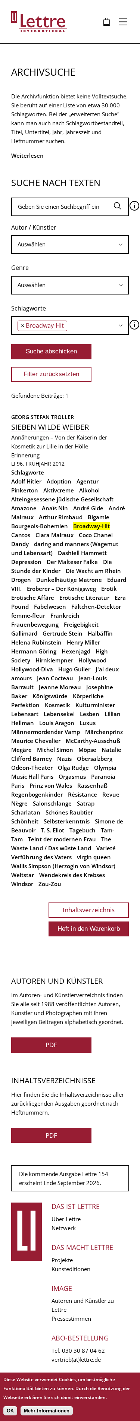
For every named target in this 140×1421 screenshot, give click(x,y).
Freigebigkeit (81, 624)
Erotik (109, 588)
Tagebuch (82, 830)
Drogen (21, 579)
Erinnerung (25, 455)
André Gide (88, 508)
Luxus (88, 723)
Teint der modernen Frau (62, 839)
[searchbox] (70, 244)
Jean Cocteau (55, 678)
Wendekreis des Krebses (72, 875)
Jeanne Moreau (60, 687)
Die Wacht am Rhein (93, 570)
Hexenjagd (76, 651)
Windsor (22, 884)
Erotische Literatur (84, 597)
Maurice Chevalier (35, 740)
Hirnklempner (54, 660)
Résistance (82, 794)
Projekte (62, 1260)
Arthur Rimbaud (61, 517)
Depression (26, 561)
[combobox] (70, 244)
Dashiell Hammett (82, 553)
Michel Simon (55, 749)
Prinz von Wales (50, 785)
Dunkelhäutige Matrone (69, 579)
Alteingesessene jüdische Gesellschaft (62, 499)
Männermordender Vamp (45, 731)
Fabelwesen (50, 606)
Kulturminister (95, 705)
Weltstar (22, 875)
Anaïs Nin (55, 508)
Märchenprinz (104, 731)
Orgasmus (72, 776)
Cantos (20, 535)
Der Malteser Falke (72, 561)
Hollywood (92, 660)
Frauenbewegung (35, 624)
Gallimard (24, 633)
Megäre (21, 749)
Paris (17, 785)
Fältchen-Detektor (96, 606)
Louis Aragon (56, 723)
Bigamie (98, 517)
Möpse (87, 749)
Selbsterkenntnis (67, 821)
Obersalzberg (94, 758)
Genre (20, 268)
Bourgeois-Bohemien (39, 526)
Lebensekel (59, 714)
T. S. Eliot (52, 830)
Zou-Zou (49, 884)
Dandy (20, 544)
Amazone (24, 508)
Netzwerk (64, 1228)
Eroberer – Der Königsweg (61, 588)
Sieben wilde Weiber (50, 427)
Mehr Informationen (46, 1411)
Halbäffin (100, 633)
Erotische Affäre (32, 597)
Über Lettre (66, 1219)
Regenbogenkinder (37, 794)
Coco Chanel (96, 535)
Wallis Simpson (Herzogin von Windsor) (63, 866)
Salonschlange (52, 803)
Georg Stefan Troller (42, 416)
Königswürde (50, 696)
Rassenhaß (92, 785)
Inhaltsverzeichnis (89, 909)
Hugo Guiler (74, 669)
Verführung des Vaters (41, 857)
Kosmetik (57, 705)
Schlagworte (28, 308)
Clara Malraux (54, 535)
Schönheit (24, 821)
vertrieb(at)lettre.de (76, 1359)
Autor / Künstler (33, 227)
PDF (51, 1044)
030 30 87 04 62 (83, 1350)
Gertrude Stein (63, 633)
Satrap (85, 803)
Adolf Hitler (26, 481)
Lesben (89, 714)
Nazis (64, 758)
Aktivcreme (58, 490)
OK (10, 1411)
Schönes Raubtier (69, 812)
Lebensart (24, 714)
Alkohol (89, 490)
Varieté (106, 848)
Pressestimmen (71, 1318)
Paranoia (103, 776)
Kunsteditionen (71, 1269)
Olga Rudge (73, 767)
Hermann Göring (33, 651)
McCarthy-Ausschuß (93, 740)
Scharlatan (25, 812)
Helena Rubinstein (36, 642)
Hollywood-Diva (32, 669)
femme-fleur (28, 615)
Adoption (59, 481)
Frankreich (65, 615)
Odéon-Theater (32, 767)
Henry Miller (83, 642)
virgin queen (94, 857)
